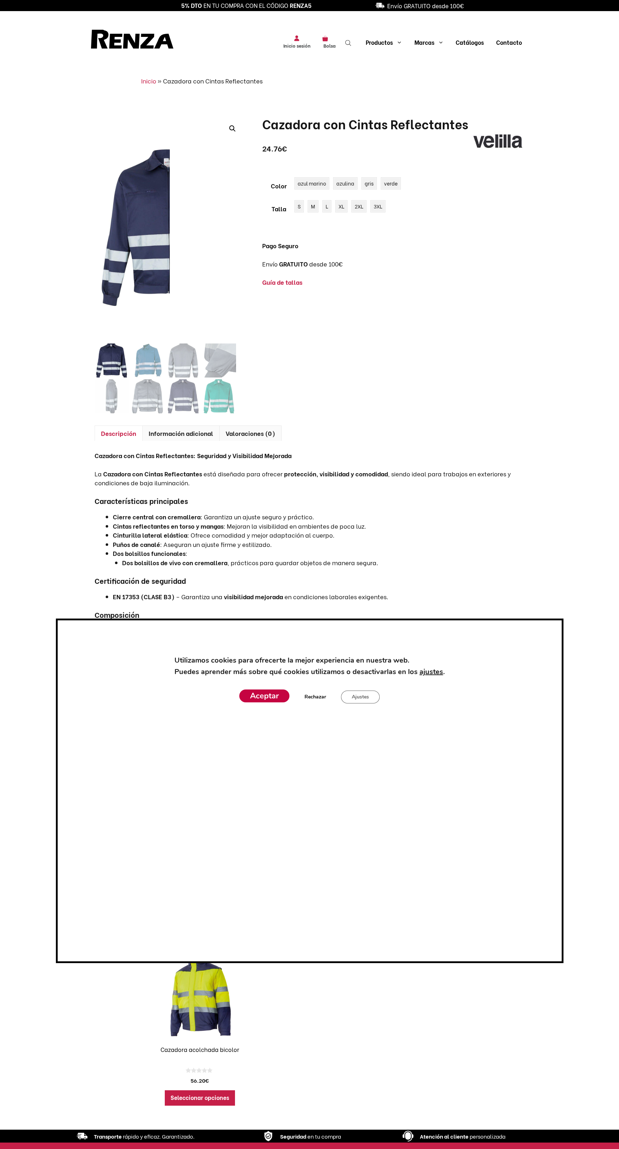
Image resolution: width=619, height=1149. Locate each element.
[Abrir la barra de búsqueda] (348, 42)
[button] (232, 128)
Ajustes (360, 697)
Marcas (424, 42)
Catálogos (470, 42)
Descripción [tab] (118, 433)
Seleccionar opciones (200, 1097)
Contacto (509, 42)
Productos (379, 42)
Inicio (148, 80)
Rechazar (315, 697)
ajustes (431, 672)
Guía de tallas (282, 282)
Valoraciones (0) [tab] (250, 433)
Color (279, 185)
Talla (279, 208)
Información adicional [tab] (181, 433)
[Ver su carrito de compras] (328, 38)
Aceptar (264, 696)
